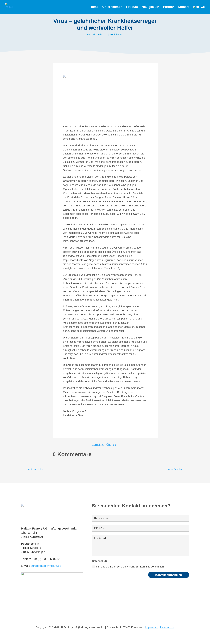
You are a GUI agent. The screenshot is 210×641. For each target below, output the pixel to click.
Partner (168, 7)
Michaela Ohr (99, 34)
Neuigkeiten (150, 7)
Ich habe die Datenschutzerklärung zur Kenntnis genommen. (130, 566)
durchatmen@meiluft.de (46, 565)
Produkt (132, 7)
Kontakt (183, 7)
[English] (199, 10)
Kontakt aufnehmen (168, 574)
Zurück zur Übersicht (105, 444)
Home (94, 7)
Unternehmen (112, 7)
